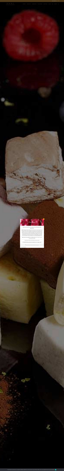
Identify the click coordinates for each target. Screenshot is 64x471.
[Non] (62, 469)
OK (55, 469)
